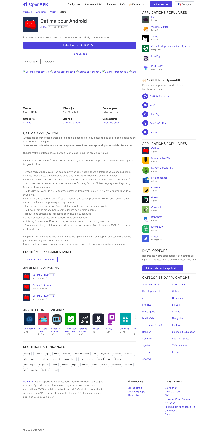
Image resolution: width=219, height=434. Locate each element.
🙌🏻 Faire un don (137, 4)
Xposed (146, 358)
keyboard (105, 354)
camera (34, 359)
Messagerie (148, 311)
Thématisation (180, 345)
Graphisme (178, 297)
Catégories (74, 4)
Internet (146, 304)
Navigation (178, 318)
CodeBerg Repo (136, 391)
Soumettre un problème (40, 259)
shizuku (104, 365)
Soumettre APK (93, 4)
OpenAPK (27, 12)
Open (38, 4)
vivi (25, 359)
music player (69, 359)
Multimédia (148, 318)
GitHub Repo (134, 387)
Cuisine (176, 291)
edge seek (44, 365)
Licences (111, 4)
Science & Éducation (183, 331)
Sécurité (147, 338)
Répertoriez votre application (162, 268)
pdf (95, 354)
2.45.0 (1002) (30, 111)
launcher (38, 354)
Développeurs (172, 391)
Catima (48, 21)
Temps (146, 352)
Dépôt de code (110, 122)
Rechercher (162, 4)
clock (55, 365)
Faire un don (80, 53)
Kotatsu (66, 354)
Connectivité (179, 284)
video (94, 365)
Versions (49, 61)
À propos (170, 402)
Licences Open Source (177, 399)
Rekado (65, 365)
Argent (53, 12)
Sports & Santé (180, 338)
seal (81, 359)
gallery (45, 359)
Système (147, 345)
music (56, 354)
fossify (27, 354)
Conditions (171, 410)
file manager (29, 365)
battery (45, 370)
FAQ (122, 4)
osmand (90, 359)
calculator (116, 365)
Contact (169, 414)
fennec (118, 359)
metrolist (56, 359)
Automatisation (150, 284)
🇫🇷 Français (184, 4)
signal (74, 365)
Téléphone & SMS (152, 325)
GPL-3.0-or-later (72, 122)
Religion (146, 331)
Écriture (176, 352)
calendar (128, 365)
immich (85, 365)
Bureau (176, 304)
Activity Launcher (82, 354)
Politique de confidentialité (180, 406)
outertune (129, 354)
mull (109, 359)
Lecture (176, 325)
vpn (47, 354)
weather (34, 370)
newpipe (117, 354)
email (55, 370)
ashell (101, 359)
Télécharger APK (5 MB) (80, 45)
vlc (25, 370)
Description (31, 61)
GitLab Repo (134, 395)
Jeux (145, 297)
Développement (151, 291)
